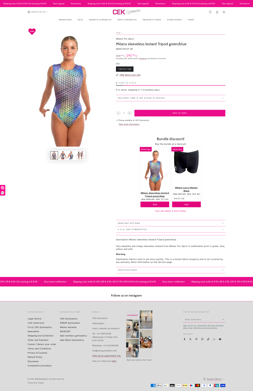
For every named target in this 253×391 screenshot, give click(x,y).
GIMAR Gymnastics (70, 323)
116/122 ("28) (124, 70)
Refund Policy (35, 357)
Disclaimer (33, 361)
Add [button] (155, 204)
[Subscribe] (223, 319)
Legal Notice (34, 318)
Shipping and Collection (40, 335)
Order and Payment (38, 340)
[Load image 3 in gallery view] (72, 155)
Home (118, 33)
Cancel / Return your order (42, 344)
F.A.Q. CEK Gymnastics (40, 327)
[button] (210, 12)
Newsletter (33, 331)
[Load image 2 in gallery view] (63, 155)
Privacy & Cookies (37, 352)
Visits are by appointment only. (106, 356)
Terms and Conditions (39, 348)
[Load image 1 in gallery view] (54, 155)
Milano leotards (68, 327)
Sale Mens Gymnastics (72, 340)
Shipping (142, 58)
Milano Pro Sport (125, 38)
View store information (129, 124)
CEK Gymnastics (68, 318)
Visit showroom (36, 323)
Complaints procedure (40, 365)
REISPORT (65, 331)
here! (114, 361)
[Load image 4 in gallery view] (80, 155)
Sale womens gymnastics (73, 335)
